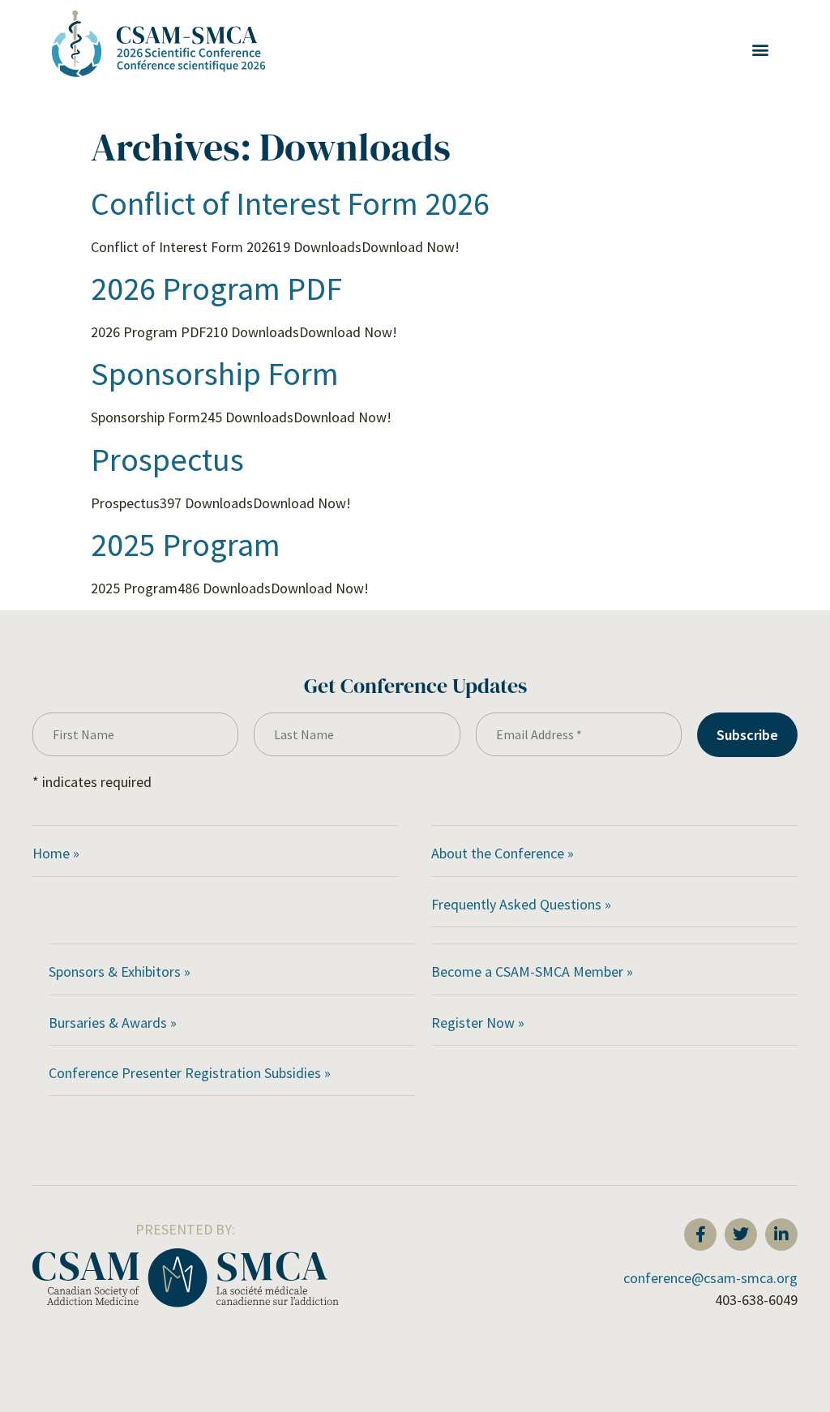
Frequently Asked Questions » (522, 904)
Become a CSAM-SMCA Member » (532, 971)
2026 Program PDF (216, 288)
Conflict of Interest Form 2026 (290, 203)
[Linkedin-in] (781, 1234)
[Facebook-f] (700, 1234)
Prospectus (167, 459)
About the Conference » (502, 853)
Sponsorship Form (215, 373)
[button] (760, 49)
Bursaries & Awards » (114, 1022)
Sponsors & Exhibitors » (121, 971)
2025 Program (185, 544)
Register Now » (477, 1022)
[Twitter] (741, 1234)
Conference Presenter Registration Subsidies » (191, 1072)
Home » (55, 853)
